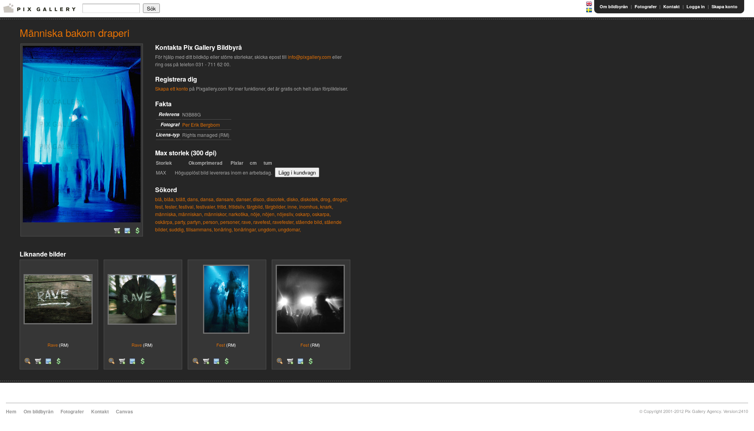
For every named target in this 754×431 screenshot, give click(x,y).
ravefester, (284, 221)
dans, (193, 199)
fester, (171, 206)
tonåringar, (245, 229)
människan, (190, 214)
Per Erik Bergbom (201, 124)
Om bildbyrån (614, 6)
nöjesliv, (285, 214)
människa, (166, 214)
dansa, (207, 199)
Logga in (695, 6)
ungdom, (267, 229)
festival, (187, 206)
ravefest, (262, 221)
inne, (292, 206)
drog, (325, 199)
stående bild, (309, 221)
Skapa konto (725, 6)
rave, (247, 221)
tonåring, (223, 229)
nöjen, (269, 214)
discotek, (276, 199)
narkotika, (239, 214)
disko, (293, 199)
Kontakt (671, 6)
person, (211, 221)
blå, (159, 199)
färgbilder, (275, 206)
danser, (244, 199)
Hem (11, 411)
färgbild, (255, 206)
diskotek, (309, 199)
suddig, (177, 229)
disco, (259, 199)
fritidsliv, (237, 206)
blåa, (169, 199)
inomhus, (309, 206)
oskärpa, (164, 221)
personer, (230, 221)
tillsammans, (199, 229)
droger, (340, 199)
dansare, (225, 199)
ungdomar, (289, 229)
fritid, (222, 206)
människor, (215, 214)
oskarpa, (321, 214)
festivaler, (206, 206)
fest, (159, 206)
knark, (326, 206)
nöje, (256, 214)
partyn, (194, 221)
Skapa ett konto (171, 88)
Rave (53, 345)
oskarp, (303, 214)
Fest (220, 345)
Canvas (124, 411)
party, (180, 221)
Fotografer (646, 6)
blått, (181, 199)
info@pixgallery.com (309, 56)
